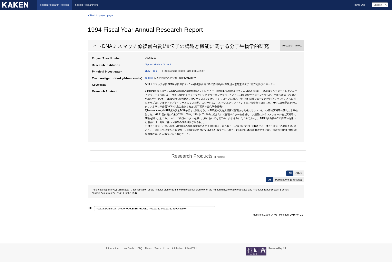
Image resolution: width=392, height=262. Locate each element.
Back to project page (101, 15)
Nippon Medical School (158, 64)
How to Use (359, 4)
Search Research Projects (54, 4)
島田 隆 (149, 77)
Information (112, 248)
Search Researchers (86, 4)
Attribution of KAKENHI (184, 248)
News (148, 248)
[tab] (198, 156)
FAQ (139, 248)
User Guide (128, 248)
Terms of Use (162, 248)
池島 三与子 (151, 71)
